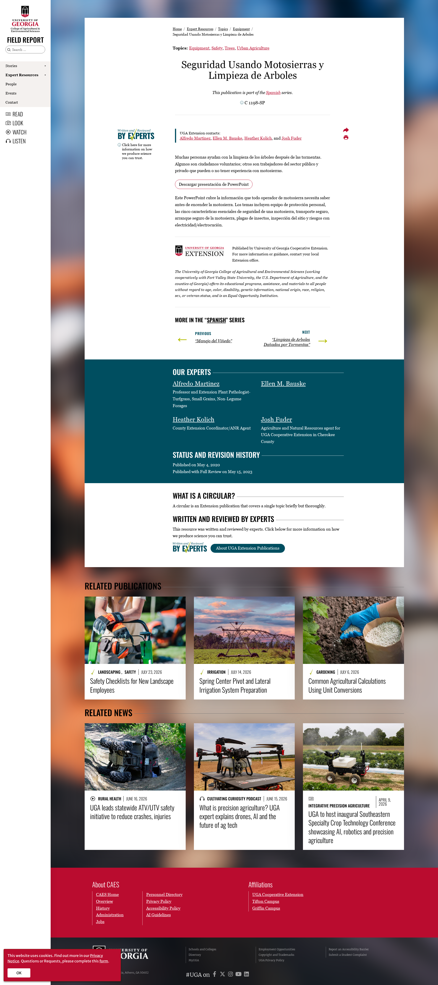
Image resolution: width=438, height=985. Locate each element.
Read (18, 114)
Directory (195, 954)
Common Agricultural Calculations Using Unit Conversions (347, 685)
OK (19, 973)
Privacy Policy (158, 901)
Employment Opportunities (277, 949)
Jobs (100, 921)
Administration (110, 914)
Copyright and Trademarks (276, 954)
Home (177, 29)
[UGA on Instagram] (231, 974)
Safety (217, 48)
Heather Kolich (258, 138)
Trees (230, 48)
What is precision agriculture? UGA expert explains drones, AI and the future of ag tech (239, 816)
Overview (104, 901)
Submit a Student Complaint (348, 954)
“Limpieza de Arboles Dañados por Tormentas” (287, 342)
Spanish (273, 92)
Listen (19, 141)
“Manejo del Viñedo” (213, 340)
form (103, 961)
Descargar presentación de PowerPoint (214, 184)
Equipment (241, 29)
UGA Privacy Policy (271, 960)
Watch (19, 132)
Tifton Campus (265, 901)
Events (10, 93)
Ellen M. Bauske (227, 138)
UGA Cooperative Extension (277, 894)
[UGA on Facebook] (215, 974)
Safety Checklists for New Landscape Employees (132, 685)
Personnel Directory (164, 894)
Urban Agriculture (253, 48)
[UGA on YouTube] (239, 974)
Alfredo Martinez (195, 138)
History (103, 908)
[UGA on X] (223, 974)
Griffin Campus (266, 908)
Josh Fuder (292, 138)
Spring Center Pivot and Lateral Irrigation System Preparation (235, 685)
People (11, 84)
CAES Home (107, 894)
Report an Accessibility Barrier (349, 949)
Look (18, 123)
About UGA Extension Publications (247, 548)
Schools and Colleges (202, 949)
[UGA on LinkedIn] (246, 974)
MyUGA (194, 960)
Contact (11, 102)
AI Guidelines (158, 914)
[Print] (346, 137)
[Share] (346, 130)
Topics (223, 29)
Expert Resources (21, 75)
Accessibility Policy (163, 908)
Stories (11, 66)
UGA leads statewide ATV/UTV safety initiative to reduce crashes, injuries (132, 812)
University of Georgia (127, 955)
